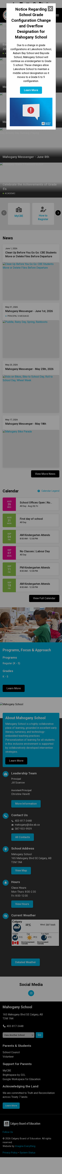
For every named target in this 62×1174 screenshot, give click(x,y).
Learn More (31, 90)
